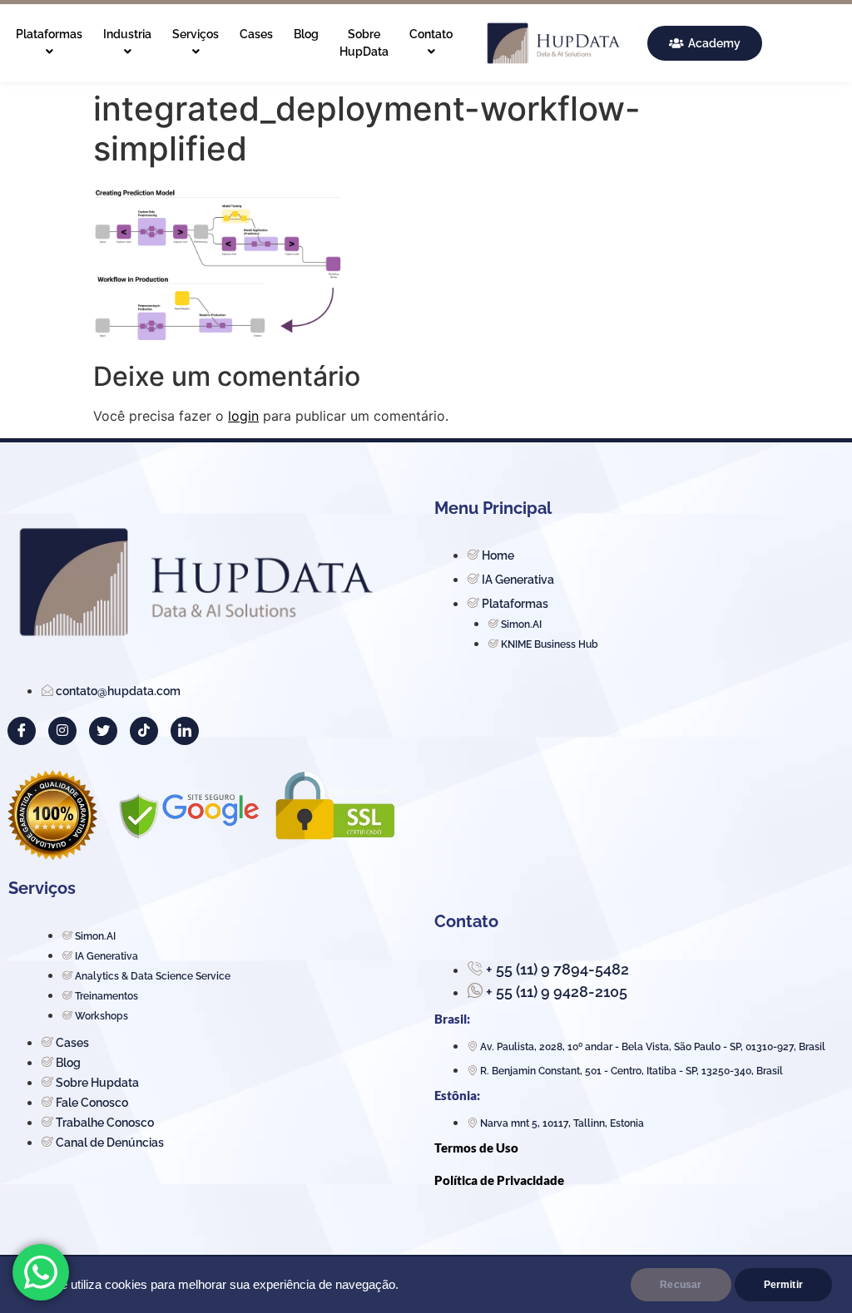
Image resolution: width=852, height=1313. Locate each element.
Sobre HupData (364, 42)
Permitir (783, 1285)
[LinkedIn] (185, 731)
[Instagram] (62, 731)
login (243, 415)
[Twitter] (103, 731)
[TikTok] (144, 731)
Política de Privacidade (499, 1179)
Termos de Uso (476, 1147)
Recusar (680, 1285)
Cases (256, 34)
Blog (306, 34)
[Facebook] (21, 731)
